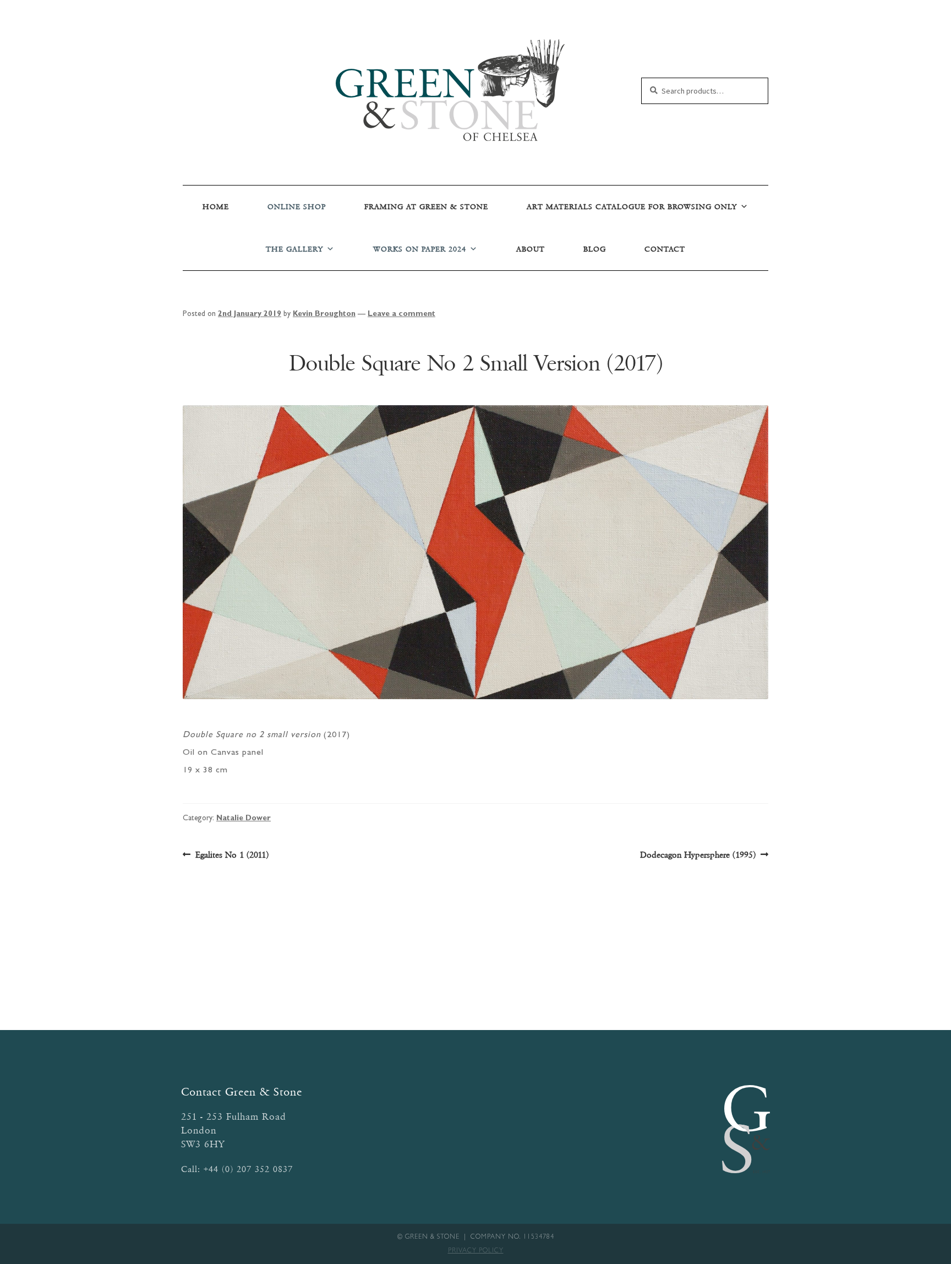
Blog (594, 249)
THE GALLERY (294, 249)
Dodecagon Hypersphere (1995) (698, 855)
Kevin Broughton (324, 314)
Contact (664, 249)
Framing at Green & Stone (426, 206)
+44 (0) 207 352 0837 (248, 1169)
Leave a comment (401, 314)
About (530, 249)
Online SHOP (296, 206)
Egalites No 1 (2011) (232, 855)
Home (216, 206)
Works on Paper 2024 (419, 249)
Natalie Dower (243, 818)
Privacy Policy (476, 1251)
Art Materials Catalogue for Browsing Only (632, 206)
